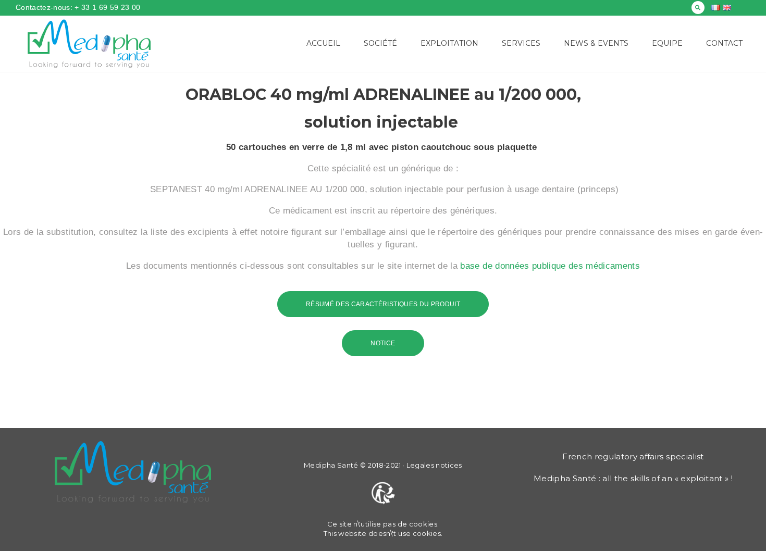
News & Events (596, 43)
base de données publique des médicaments (550, 266)
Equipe (667, 43)
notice (382, 343)
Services (521, 43)
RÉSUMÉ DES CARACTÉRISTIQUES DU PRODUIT (383, 304)
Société (380, 43)
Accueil (323, 43)
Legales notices (434, 465)
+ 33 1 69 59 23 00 (106, 7)
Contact (724, 43)
